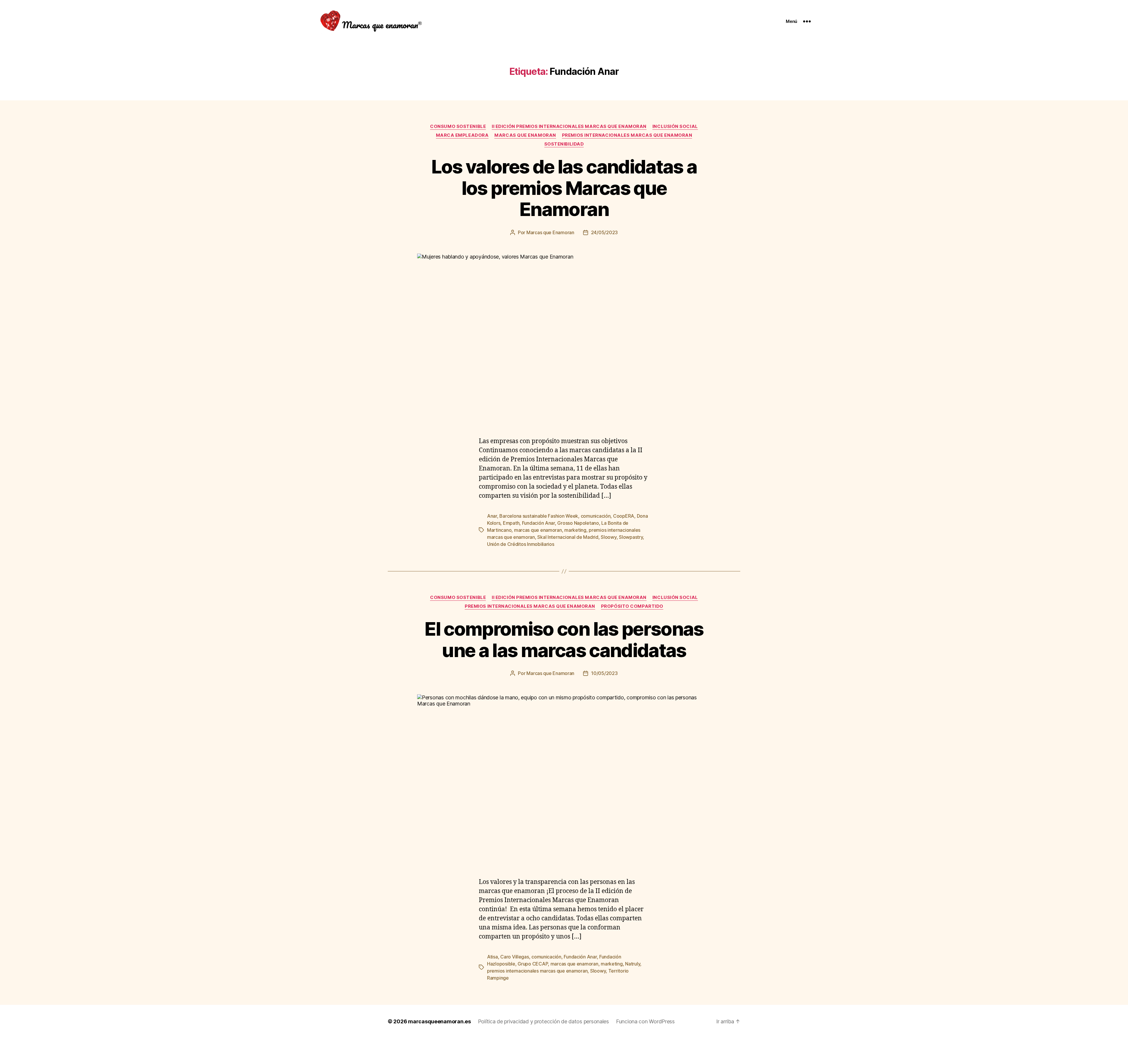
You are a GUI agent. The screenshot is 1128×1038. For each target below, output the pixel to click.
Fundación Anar (538, 523)
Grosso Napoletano (578, 523)
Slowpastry (631, 537)
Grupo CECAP (533, 964)
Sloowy (608, 537)
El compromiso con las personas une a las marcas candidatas (563, 639)
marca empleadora (462, 135)
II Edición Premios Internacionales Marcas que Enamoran (569, 126)
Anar (492, 516)
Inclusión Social (675, 126)
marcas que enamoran (525, 135)
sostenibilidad (564, 144)
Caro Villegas (514, 957)
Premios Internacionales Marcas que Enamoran (627, 135)
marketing (575, 530)
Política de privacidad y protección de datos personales (543, 1021)
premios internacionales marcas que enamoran (537, 971)
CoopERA (623, 516)
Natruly (632, 964)
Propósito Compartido (632, 606)
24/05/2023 (604, 232)
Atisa (492, 957)
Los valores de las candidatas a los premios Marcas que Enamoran (564, 188)
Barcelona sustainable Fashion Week (538, 516)
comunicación (596, 516)
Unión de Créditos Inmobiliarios (520, 544)
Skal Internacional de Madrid (567, 537)
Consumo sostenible (458, 126)
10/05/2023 (604, 673)
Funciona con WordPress (645, 1021)
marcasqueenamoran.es (439, 1021)
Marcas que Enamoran (550, 232)
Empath (511, 523)
